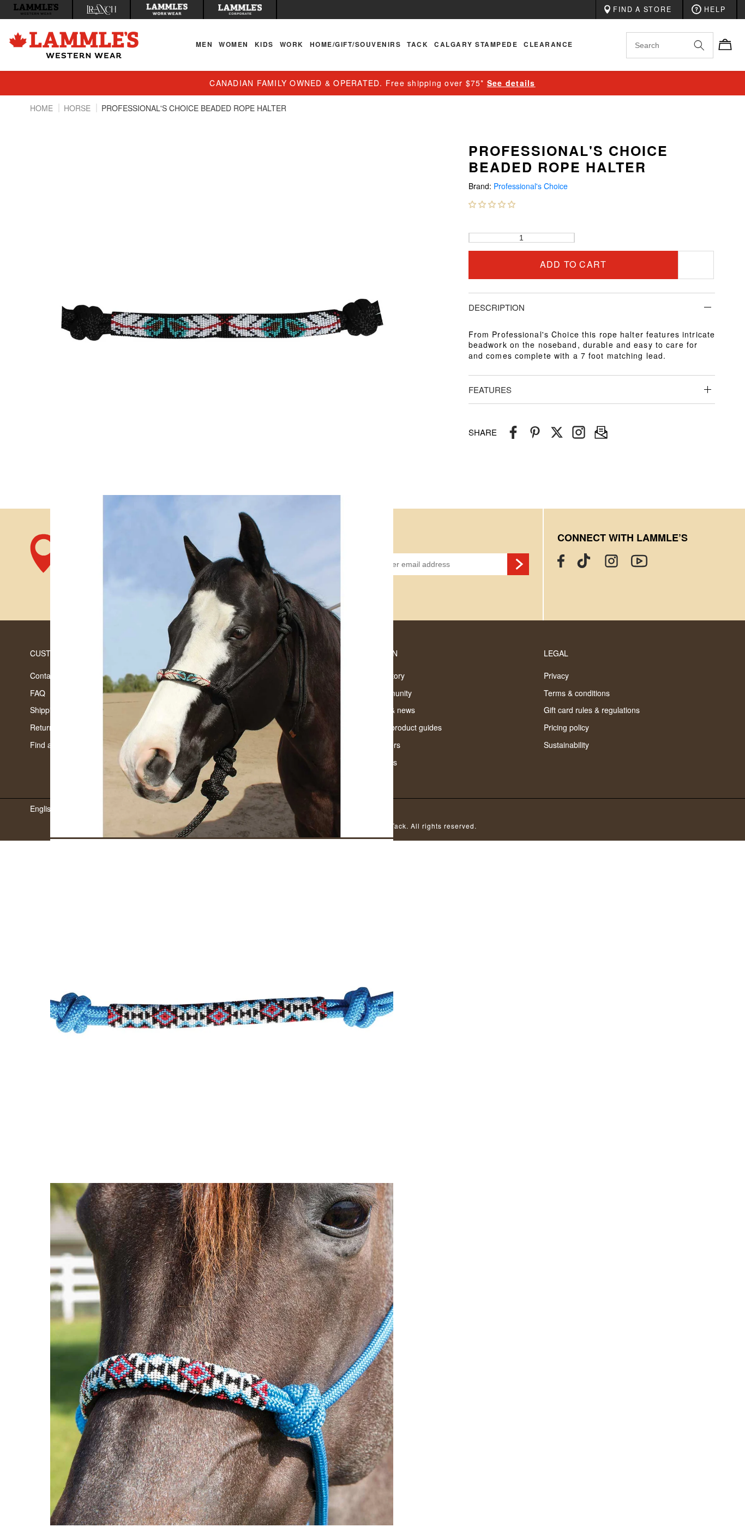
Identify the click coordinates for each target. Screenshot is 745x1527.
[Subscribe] (518, 564)
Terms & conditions (577, 692)
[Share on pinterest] (535, 432)
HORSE (78, 107)
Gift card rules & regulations (592, 709)
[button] (491, 203)
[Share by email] (578, 432)
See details (511, 82)
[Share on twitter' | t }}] (557, 432)
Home (42, 107)
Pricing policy (566, 727)
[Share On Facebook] (513, 432)
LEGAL (556, 653)
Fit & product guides (407, 727)
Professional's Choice (531, 186)
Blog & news (393, 709)
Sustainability (566, 744)
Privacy (556, 675)
